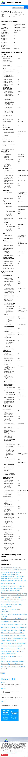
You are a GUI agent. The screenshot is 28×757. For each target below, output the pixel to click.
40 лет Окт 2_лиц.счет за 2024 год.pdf (13, 649)
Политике (9, 752)
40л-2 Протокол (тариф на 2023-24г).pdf (14, 619)
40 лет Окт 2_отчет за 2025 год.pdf (12, 664)
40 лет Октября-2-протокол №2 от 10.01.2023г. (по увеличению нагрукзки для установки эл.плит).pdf (13, 600)
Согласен (4, 754)
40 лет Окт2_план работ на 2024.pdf (12, 633)
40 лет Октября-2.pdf (8, 583)
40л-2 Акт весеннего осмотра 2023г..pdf (14, 624)
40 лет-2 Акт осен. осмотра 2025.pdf (12, 661)
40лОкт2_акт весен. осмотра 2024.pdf (13, 635)
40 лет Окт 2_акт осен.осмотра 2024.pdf (13, 643)
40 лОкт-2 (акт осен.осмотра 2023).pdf (13, 630)
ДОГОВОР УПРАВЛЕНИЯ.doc (10, 621)
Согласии (15, 752)
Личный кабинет (19, 8)
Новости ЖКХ (8, 679)
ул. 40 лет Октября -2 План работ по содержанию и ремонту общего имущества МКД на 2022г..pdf (12, 588)
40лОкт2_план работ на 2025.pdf (11, 646)
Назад (3, 673)
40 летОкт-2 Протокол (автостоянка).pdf (14, 627)
